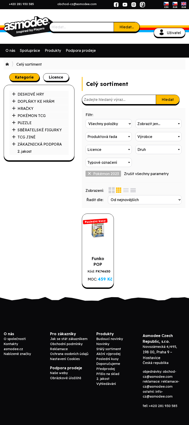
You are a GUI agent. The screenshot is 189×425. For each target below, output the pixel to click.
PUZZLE (25, 122)
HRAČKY (25, 108)
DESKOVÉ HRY (31, 94)
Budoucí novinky (109, 339)
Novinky (102, 344)
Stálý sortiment (108, 349)
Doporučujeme (108, 364)
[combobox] (159, 123)
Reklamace (59, 349)
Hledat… (126, 27)
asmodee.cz (13, 349)
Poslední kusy (107, 359)
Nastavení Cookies (65, 359)
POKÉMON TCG (32, 115)
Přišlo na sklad (107, 374)
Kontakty (11, 344)
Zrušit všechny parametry (146, 173)
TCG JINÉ (26, 137)
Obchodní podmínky (66, 344)
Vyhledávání (106, 384)
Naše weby (59, 373)
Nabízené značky (17, 354)
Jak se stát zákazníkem (68, 339)
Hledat (168, 99)
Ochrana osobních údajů (69, 354)
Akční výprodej (108, 354)
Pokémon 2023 (106, 173)
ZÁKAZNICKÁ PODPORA (40, 144)
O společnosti (15, 339)
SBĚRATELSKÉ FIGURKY (40, 130)
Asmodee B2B (38, 26)
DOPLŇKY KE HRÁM (36, 101)
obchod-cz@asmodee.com (77, 4)
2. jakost (25, 151)
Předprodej (105, 369)
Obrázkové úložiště (65, 378)
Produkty (53, 50)
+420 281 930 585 (21, 4)
